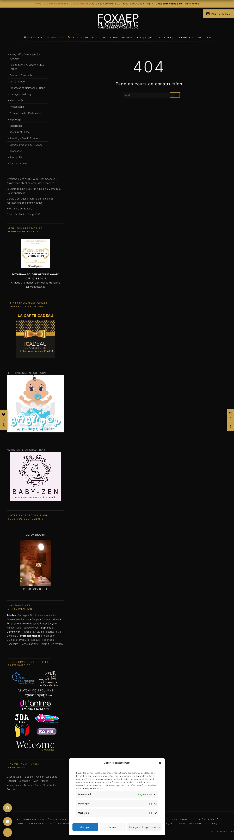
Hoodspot (178, 823)
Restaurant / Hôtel (19, 131)
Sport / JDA (15, 157)
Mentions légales (202, 823)
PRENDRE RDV (34, 38)
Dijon (10, 776)
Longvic (184, 819)
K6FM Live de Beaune (19, 208)
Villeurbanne (14, 785)
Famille (25, 619)
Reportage (15, 119)
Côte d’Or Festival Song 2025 (24, 214)
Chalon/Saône (66, 823)
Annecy (28, 785)
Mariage (22, 615)
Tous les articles (18, 163)
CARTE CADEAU (79, 38)
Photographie (16, 106)
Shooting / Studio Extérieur (24, 138)
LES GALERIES (165, 38)
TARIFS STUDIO (145, 38)
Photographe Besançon (35, 823)
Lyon (35, 780)
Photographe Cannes (66, 819)
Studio (33, 615)
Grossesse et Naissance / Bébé (27, 87)
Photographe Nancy (32, 819)
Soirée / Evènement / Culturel (26, 144)
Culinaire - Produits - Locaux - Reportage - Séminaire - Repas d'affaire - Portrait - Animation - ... (35, 643)
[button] (160, 763)
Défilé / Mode (17, 81)
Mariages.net (37, 286)
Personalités (16, 100)
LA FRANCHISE (186, 38)
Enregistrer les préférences (144, 827)
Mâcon (45, 780)
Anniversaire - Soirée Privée (23, 627)
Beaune (29, 776)
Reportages (15, 125)
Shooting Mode (50, 619)
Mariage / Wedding (20, 94)
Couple (35, 619)
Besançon (24, 780)
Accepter (85, 827)
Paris (38, 785)
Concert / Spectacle (20, 75)
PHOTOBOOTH (110, 38)
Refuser (112, 827)
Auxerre (210, 819)
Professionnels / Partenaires (25, 113)
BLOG (95, 38)
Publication (48, 635)
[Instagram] (7, 832)
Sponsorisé (15, 150)
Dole (197, 819)
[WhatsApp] (7, 821)
